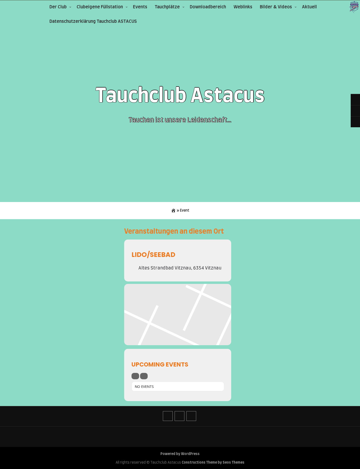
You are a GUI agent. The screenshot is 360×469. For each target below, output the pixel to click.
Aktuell (309, 7)
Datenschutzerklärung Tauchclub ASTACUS (93, 21)
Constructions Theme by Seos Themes (213, 462)
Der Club (58, 7)
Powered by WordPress (180, 454)
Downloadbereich (208, 7)
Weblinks (243, 7)
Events (140, 7)
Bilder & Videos (276, 7)
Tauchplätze (167, 7)
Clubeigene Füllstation (100, 7)
